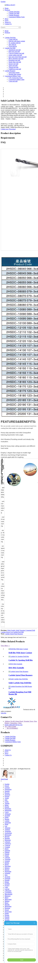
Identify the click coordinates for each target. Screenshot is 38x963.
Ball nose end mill (14, 51)
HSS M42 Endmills (16, 668)
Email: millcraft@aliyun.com (13, 725)
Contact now (5, 129)
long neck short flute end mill (18, 57)
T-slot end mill (13, 81)
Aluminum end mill (15, 50)
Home (6, 8)
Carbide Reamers (14, 15)
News (6, 19)
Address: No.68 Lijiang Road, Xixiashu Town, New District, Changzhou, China (21, 722)
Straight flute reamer (15, 74)
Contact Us (8, 24)
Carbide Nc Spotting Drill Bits (21, 660)
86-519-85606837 (11, 728)
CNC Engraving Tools (16, 78)
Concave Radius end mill (16, 53)
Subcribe (3, 713)
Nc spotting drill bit (14, 43)
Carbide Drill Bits (14, 12)
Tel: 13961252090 (10, 726)
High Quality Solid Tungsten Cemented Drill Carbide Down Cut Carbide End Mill (18, 631)
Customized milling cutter (16, 79)
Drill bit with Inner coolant (17, 41)
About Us (8, 22)
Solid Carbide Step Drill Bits (20, 683)
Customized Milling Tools (17, 17)
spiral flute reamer (14, 72)
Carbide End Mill (14, 13)
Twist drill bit (13, 46)
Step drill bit (12, 44)
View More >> (5, 645)
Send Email (4, 779)
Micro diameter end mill (16, 58)
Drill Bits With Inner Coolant (20, 653)
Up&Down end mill (15, 69)
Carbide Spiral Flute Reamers (14, 634)
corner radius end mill (15, 55)
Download (12, 129)
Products (7, 10)
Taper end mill (13, 65)
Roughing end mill (14, 60)
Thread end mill (13, 67)
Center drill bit (13, 39)
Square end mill (13, 64)
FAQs (6, 20)
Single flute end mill (15, 62)
